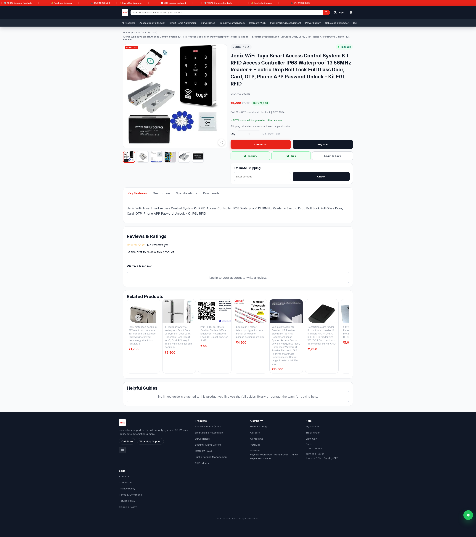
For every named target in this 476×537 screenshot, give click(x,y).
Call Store (127, 441)
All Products (128, 23)
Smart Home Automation (183, 23)
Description (161, 193)
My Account (313, 426)
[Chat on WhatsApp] (468, 515)
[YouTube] (122, 450)
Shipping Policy (128, 506)
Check (321, 176)
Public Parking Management (285, 23)
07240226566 (314, 446)
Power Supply (313, 23)
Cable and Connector (337, 23)
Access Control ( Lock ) (152, 23)
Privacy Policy (127, 488)
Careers (255, 432)
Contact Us (256, 438)
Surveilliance (208, 23)
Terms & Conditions (130, 494)
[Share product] (221, 142)
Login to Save (332, 155)
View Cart (311, 438)
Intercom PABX (257, 23)
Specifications (186, 193)
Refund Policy (127, 500)
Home (126, 32)
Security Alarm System (232, 23)
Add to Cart (261, 144)
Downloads (211, 193)
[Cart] (350, 12)
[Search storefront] (326, 12)
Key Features (137, 193)
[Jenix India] (125, 12)
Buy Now (322, 144)
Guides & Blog (258, 426)
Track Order (313, 432)
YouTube (255, 444)
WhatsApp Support (150, 441)
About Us (124, 476)
